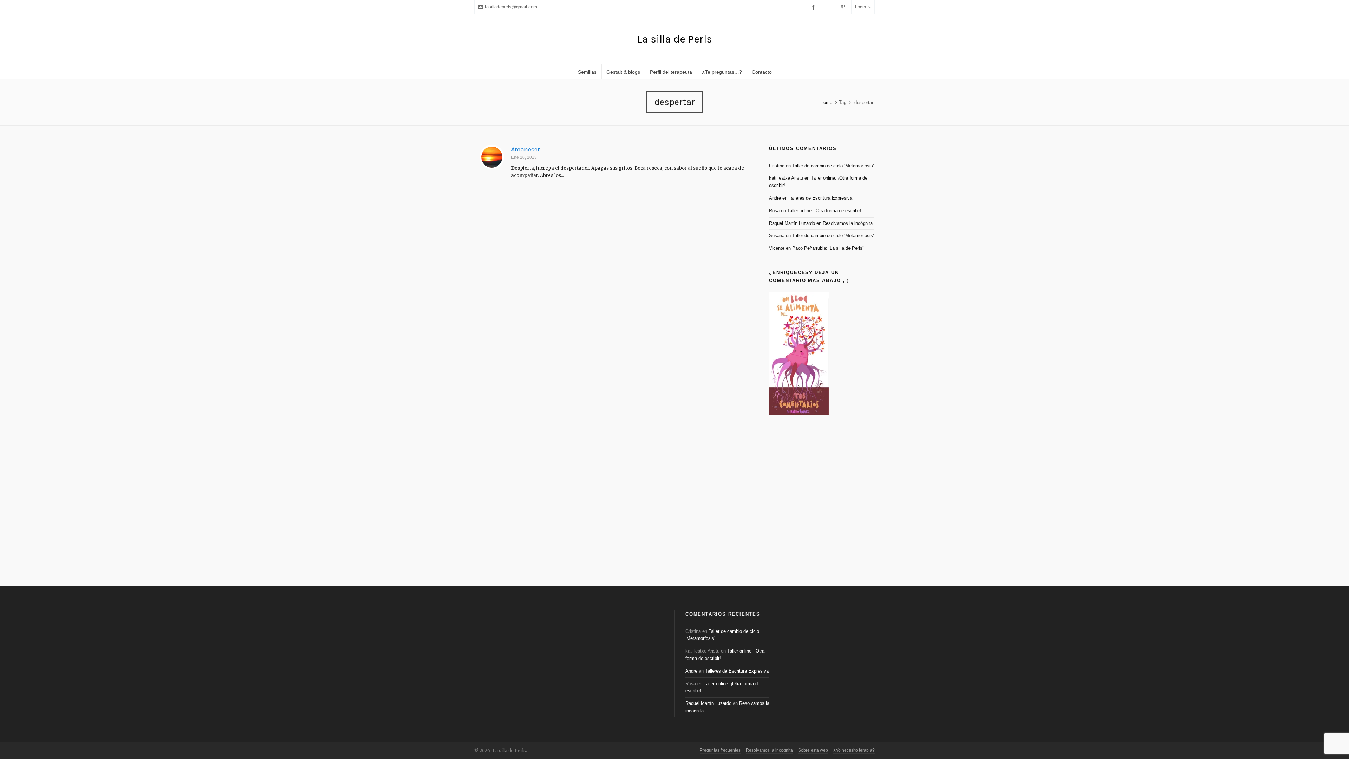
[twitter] (824, 7)
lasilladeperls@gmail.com (511, 6)
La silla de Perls (674, 39)
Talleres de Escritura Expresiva (820, 198)
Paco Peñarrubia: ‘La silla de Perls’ (828, 248)
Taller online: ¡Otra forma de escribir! (824, 210)
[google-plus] (844, 7)
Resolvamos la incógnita (848, 223)
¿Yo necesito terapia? (854, 750)
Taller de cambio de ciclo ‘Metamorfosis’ (833, 165)
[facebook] (814, 7)
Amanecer (525, 149)
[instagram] (834, 7)
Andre (775, 198)
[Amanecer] (492, 157)
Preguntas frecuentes (720, 750)
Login (860, 6)
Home (826, 102)
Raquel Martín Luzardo (792, 223)
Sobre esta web (813, 750)
